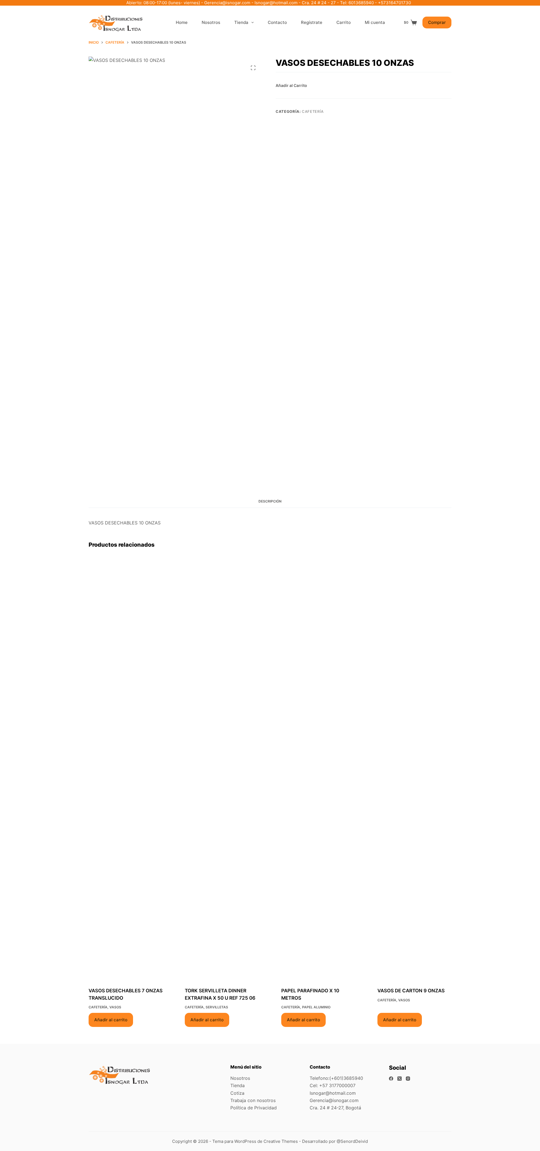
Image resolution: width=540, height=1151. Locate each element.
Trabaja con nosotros (253, 1100)
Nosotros (211, 22)
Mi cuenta (375, 22)
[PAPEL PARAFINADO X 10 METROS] (318, 768)
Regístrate (311, 22)
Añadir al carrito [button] (110, 1019)
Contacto (277, 22)
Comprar (437, 22)
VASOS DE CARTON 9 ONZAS (411, 990)
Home (182, 22)
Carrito (343, 22)
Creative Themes (281, 1141)
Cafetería (313, 111)
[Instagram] (408, 1078)
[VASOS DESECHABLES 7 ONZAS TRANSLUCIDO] (126, 768)
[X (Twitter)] (399, 1078)
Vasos (115, 1007)
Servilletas (217, 1007)
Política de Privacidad (253, 1107)
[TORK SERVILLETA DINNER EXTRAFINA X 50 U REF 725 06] (222, 768)
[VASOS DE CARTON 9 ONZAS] (414, 768)
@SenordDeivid (352, 1141)
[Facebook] (391, 1078)
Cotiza (237, 1093)
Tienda (241, 22)
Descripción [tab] (270, 501)
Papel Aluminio (316, 1007)
